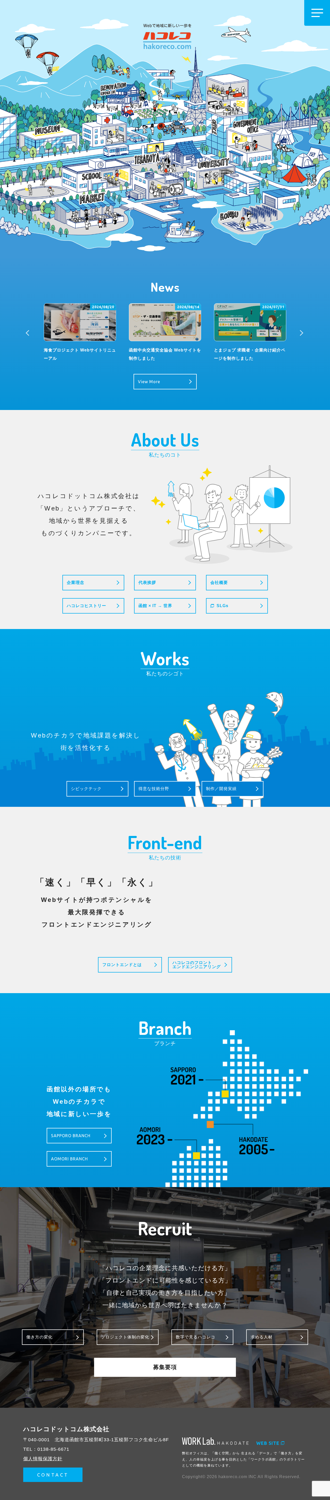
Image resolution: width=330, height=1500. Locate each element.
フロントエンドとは (122, 964)
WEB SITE (267, 1443)
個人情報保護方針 (42, 1458)
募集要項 (165, 1367)
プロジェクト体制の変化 (125, 1337)
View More (149, 381)
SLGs (222, 606)
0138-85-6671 (53, 1449)
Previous (29, 333)
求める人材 (262, 1337)
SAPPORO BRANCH (70, 1135)
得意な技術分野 (153, 788)
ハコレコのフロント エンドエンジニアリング (196, 964)
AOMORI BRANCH (69, 1159)
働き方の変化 (39, 1337)
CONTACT (53, 1474)
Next (300, 333)
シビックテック (86, 788)
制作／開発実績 (221, 788)
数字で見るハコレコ (195, 1337)
